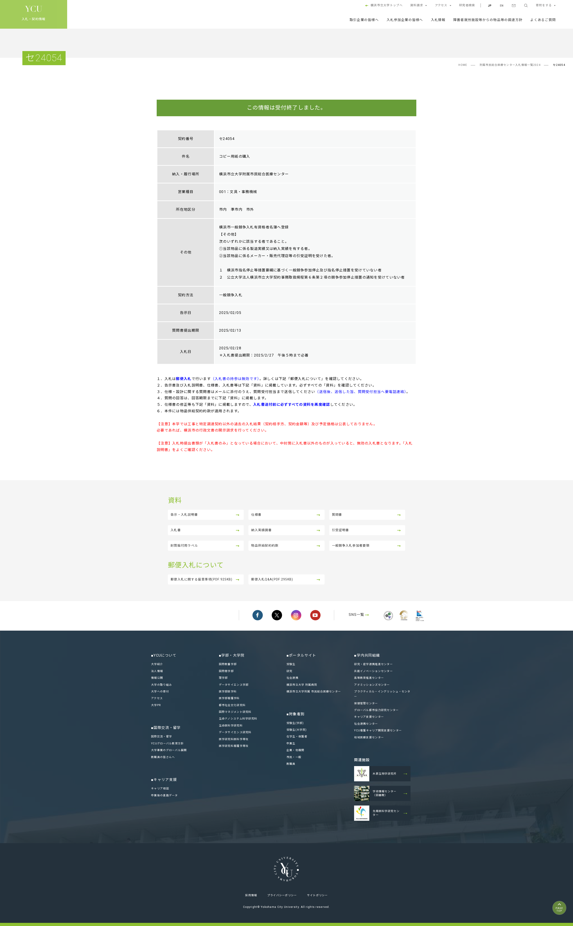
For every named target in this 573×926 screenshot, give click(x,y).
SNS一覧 (356, 614)
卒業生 (290, 743)
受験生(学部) (295, 723)
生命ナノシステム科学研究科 (238, 718)
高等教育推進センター (369, 677)
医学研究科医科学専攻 (234, 739)
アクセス (441, 5)
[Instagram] (296, 615)
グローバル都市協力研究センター (376, 710)
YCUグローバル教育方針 (167, 743)
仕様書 (256, 514)
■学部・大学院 (232, 655)
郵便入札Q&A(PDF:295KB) (272, 579)
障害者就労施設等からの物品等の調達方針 (487, 20)
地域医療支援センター (369, 737)
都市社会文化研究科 (232, 705)
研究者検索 (467, 5)
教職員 (290, 763)
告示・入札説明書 (184, 514)
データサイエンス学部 (234, 684)
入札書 (176, 530)
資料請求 (416, 5)
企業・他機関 (295, 750)
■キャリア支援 (164, 780)
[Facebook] (257, 615)
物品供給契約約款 (264, 545)
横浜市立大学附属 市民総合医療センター (313, 691)
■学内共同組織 (367, 655)
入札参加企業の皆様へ (405, 20)
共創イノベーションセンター (373, 671)
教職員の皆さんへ (163, 757)
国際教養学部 (228, 664)
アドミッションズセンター (372, 684)
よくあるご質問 (543, 20)
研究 (289, 671)
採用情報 (251, 895)
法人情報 (157, 671)
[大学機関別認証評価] (388, 621)
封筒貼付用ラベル (184, 545)
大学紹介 (157, 664)
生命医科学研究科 (231, 725)
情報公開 (157, 677)
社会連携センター (366, 723)
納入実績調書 (261, 530)
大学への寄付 (160, 691)
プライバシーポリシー (282, 895)
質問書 (337, 514)
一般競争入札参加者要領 (351, 545)
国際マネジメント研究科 (235, 711)
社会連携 (292, 677)
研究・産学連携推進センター (373, 664)
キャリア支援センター (369, 716)
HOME (462, 65)
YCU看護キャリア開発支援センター (378, 730)
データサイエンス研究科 (235, 732)
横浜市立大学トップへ (387, 5)
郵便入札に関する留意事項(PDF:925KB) (201, 579)
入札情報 (438, 20)
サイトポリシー (317, 895)
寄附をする (544, 5)
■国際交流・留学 (166, 728)
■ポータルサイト (301, 655)
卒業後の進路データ (164, 795)
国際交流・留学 (161, 736)
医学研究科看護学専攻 (234, 746)
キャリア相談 (160, 788)
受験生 (290, 664)
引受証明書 (340, 530)
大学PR (156, 705)
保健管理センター (366, 703)
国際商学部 (226, 671)
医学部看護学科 (229, 698)
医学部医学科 (228, 691)
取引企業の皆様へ (364, 20)
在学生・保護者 (296, 736)
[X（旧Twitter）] (277, 615)
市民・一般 (293, 757)
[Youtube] (315, 615)
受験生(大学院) (296, 729)
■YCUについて (163, 655)
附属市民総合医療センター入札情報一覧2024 (510, 65)
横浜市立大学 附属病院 (301, 684)
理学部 (223, 677)
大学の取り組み (161, 684)
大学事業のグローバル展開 (169, 750)
